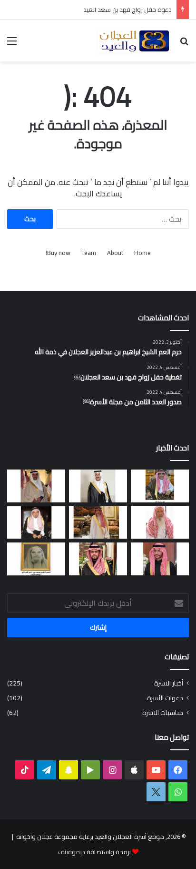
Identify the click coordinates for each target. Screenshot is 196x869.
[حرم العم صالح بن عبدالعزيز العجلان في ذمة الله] (160, 522)
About (115, 253)
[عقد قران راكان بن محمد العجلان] (98, 486)
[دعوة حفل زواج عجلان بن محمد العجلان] (160, 558)
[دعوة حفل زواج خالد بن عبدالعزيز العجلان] (98, 558)
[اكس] (156, 791)
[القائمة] (12, 44)
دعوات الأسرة (165, 698)
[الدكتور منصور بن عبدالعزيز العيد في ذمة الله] (36, 486)
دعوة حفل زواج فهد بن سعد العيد (127, 9)
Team (88, 253)
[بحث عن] (184, 44)
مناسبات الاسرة (162, 713)
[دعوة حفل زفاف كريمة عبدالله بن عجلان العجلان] (36, 522)
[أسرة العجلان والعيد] (134, 40)
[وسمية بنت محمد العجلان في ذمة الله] (36, 558)
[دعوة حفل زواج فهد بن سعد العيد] (98, 522)
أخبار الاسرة (168, 683)
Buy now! (58, 253)
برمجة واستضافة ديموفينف (94, 852)
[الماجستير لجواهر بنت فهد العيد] (160, 486)
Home (142, 253)
